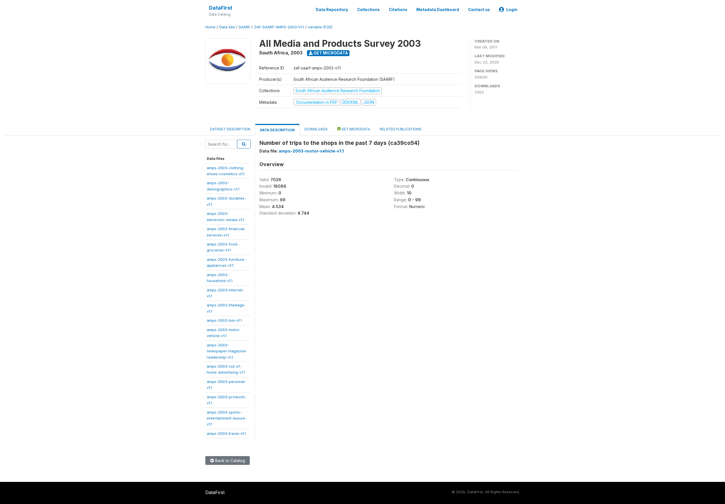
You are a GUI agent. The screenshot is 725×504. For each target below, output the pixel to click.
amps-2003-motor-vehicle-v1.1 (311, 151)
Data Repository (332, 9)
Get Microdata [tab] (355, 129)
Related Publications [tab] (400, 129)
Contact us (479, 9)
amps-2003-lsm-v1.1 (224, 320)
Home (210, 27)
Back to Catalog (229, 460)
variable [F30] (320, 27)
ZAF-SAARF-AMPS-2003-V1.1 (279, 27)
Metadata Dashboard (437, 9)
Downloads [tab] (316, 129)
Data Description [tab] (277, 130)
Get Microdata (330, 52)
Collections (368, 9)
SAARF (244, 27)
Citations (398, 9)
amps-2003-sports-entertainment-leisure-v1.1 (227, 418)
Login (511, 9)
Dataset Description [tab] (230, 129)
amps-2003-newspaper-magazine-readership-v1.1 (227, 351)
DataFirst (220, 8)
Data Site (227, 27)
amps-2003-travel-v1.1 (226, 433)
